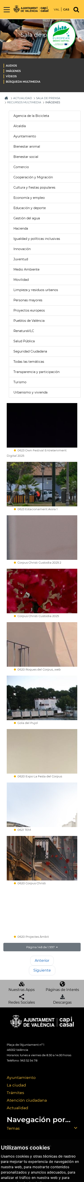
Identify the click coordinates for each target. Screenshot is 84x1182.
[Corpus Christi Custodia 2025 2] (42, 537)
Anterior (42, 960)
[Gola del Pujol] (42, 698)
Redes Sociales (21, 1002)
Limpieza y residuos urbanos (35, 290)
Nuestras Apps (22, 990)
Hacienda (20, 228)
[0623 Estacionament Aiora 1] (42, 484)
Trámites (15, 1092)
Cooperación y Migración (33, 177)
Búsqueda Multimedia (23, 81)
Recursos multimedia (24, 102)
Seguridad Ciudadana (30, 351)
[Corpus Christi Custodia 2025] (42, 591)
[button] (42, 947)
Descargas (62, 1002)
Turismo (19, 382)
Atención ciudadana (27, 1100)
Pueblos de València (29, 321)
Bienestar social (25, 157)
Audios (11, 65)
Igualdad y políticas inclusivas (36, 239)
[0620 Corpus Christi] (42, 858)
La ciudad (16, 1085)
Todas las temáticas (28, 362)
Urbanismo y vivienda (30, 392)
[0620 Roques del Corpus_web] (42, 644)
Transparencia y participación (36, 372)
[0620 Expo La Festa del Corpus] (42, 751)
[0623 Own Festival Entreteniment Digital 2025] (42, 425)
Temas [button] (13, 1128)
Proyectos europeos (29, 310)
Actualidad (17, 1107)
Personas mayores (27, 300)
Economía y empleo (29, 198)
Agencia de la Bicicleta (31, 116)
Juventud (20, 259)
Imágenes (13, 71)
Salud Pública (24, 341)
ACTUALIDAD (22, 98)
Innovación (22, 249)
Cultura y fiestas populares (34, 187)
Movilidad (21, 280)
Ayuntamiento (24, 136)
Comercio (21, 167)
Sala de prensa (48, 98)
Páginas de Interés (62, 990)
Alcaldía (19, 126)
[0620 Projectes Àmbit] (42, 911)
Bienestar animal (26, 147)
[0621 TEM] (42, 805)
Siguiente (42, 970)
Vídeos (11, 76)
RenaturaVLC (23, 331)
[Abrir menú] (6, 10)
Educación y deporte (29, 208)
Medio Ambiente (26, 269)
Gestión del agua (26, 218)
